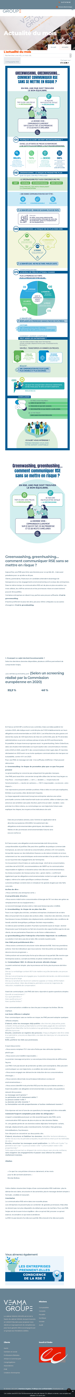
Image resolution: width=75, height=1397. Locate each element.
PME (5, 1369)
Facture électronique (65, 7)
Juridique (42, 1318)
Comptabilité (44, 1307)
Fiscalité (42, 1314)
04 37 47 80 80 (66, 2)
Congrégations (9, 1362)
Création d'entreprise (12, 1373)
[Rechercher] (70, 55)
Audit (41, 1325)
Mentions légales (25, 1389)
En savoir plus (40, 1395)
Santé (6, 1348)
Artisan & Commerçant (12, 1359)
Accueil (53, 47)
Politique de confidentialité (42, 1389)
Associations (8, 1366)
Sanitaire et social (10, 1352)
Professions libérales (11, 1355)
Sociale (41, 1321)
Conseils (42, 1311)
